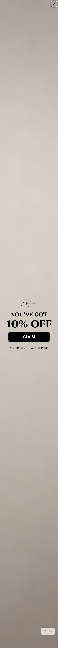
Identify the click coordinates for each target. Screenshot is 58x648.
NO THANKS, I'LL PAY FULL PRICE (29, 347)
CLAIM (29, 336)
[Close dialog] (54, 4)
